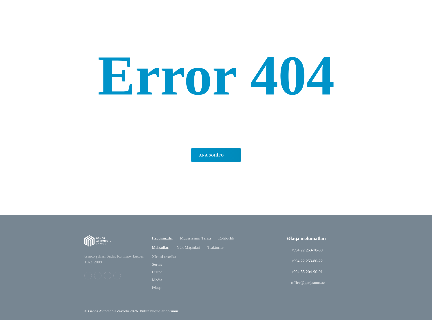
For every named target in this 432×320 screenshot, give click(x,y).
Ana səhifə (212, 155)
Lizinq (157, 272)
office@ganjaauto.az (308, 282)
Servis (157, 264)
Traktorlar (215, 247)
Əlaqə (157, 287)
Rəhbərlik (226, 238)
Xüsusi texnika (164, 256)
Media (157, 280)
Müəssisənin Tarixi (195, 238)
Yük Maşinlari (188, 247)
